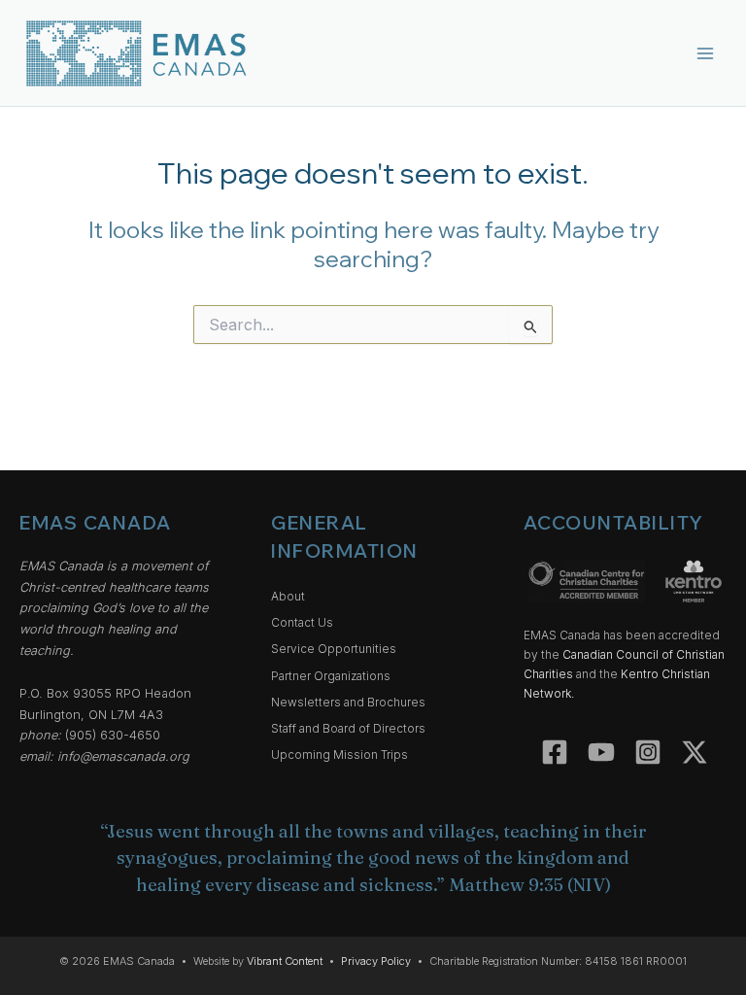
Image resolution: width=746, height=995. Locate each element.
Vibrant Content (284, 961)
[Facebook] (554, 752)
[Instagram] (647, 752)
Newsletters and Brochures (348, 702)
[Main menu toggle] (706, 53)
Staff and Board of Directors (348, 729)
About (288, 596)
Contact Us (302, 623)
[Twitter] (694, 752)
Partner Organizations (330, 676)
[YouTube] (601, 752)
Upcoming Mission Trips (339, 755)
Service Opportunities (333, 649)
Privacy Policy (376, 961)
